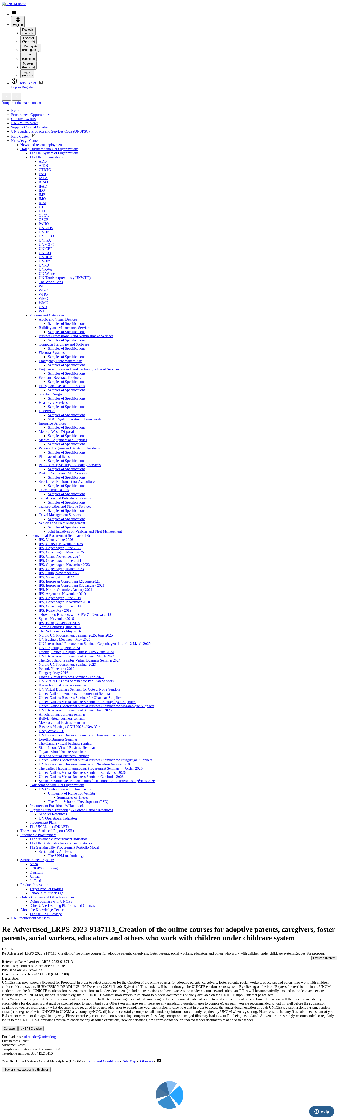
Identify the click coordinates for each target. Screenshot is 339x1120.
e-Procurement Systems (37, 860)
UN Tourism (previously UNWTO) (65, 278)
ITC (42, 207)
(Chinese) (28, 57)
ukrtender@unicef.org (40, 1037)
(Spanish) (28, 39)
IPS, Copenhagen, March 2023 (61, 569)
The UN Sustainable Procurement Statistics (61, 843)
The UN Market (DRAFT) (49, 827)
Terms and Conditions (103, 1061)
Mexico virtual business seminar (62, 723)
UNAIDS (46, 228)
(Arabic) (27, 73)
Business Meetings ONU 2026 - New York (70, 727)
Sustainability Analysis (55, 851)
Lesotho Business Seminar (58, 739)
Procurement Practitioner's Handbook (57, 806)
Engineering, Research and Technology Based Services (79, 369)
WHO (43, 294)
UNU (43, 307)
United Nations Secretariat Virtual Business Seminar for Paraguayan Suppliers (95, 760)
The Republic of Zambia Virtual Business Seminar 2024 (79, 660)
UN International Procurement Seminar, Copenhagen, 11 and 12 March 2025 (95, 644)
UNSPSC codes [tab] (31, 1028)
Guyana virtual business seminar (62, 752)
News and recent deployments (42, 145)
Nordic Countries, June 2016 (60, 627)
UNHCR (45, 257)
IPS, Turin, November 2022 (59, 573)
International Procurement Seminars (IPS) (60, 535)
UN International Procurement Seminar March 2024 (76, 656)
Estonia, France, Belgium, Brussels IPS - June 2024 (76, 652)
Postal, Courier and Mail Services (63, 473)
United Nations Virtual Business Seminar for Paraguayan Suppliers (87, 702)
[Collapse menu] (16, 97)
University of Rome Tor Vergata (71, 793)
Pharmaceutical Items (54, 456)
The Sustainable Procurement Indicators (58, 839)
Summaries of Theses (72, 797)
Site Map (129, 1061)
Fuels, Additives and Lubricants (62, 386)
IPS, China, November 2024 (59, 556)
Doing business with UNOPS (51, 901)
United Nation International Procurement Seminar (75, 693)
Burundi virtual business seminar (62, 685)
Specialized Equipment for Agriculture (67, 481)
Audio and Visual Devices (58, 319)
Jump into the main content (21, 103)
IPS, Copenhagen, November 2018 (64, 602)
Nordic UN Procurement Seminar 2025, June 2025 (76, 635)
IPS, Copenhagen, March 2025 (61, 552)
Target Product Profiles (46, 889)
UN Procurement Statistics (30, 918)
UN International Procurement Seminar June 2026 (75, 710)
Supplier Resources (53, 814)
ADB (43, 161)
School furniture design (46, 893)
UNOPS (45, 261)
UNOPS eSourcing (44, 868)
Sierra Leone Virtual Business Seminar (67, 748)
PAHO (44, 224)
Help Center (21, 136)
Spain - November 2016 (56, 619)
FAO (42, 174)
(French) (28, 31)
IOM (42, 203)
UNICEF (45, 249)
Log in (16, 87)
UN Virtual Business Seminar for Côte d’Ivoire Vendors (79, 689)
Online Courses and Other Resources (47, 897)
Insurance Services (52, 423)
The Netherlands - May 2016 (60, 631)
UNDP (44, 232)
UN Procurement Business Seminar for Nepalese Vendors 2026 (85, 764)
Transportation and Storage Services (65, 506)
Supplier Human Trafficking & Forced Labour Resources (71, 810)
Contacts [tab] (10, 1028)
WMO (43, 298)
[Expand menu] (6, 97)
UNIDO (45, 253)
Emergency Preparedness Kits (60, 361)
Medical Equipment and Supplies (63, 440)
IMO (42, 199)
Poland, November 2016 (56, 669)
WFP (42, 286)
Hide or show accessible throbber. (26, 1069)
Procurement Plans (43, 822)
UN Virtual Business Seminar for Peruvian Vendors (76, 681)
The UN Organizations (46, 157)
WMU (43, 303)
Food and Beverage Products (60, 377)
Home (15, 110)
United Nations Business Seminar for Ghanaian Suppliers (80, 698)
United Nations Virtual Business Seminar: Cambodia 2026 (81, 777)
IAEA (43, 178)
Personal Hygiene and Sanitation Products (69, 448)
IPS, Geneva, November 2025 (61, 544)
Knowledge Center (25, 141)
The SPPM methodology (66, 856)
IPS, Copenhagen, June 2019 (60, 598)
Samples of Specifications (66, 323)
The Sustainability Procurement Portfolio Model (64, 847)
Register (28, 87)
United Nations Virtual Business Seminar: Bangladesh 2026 (82, 772)
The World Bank (51, 282)
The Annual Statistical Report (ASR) (47, 831)
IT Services (47, 411)
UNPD (44, 265)
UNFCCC (46, 244)
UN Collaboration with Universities (65, 789)
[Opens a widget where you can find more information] (321, 1112)
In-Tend (35, 881)
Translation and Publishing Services (65, 498)
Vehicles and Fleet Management (62, 523)
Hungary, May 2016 (53, 673)
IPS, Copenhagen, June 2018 (60, 606)
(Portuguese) (30, 48)
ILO (42, 190)
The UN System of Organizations (54, 153)
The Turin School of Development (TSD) (78, 802)
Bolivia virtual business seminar (62, 718)
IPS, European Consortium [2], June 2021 (69, 581)
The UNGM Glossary (46, 914)
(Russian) (28, 65)
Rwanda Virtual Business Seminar (64, 756)
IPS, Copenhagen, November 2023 (64, 565)
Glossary (146, 1061)
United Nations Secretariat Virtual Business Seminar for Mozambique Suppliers (96, 706)
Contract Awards (23, 119)
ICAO (43, 182)
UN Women (47, 274)
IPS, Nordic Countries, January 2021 (65, 590)
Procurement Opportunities (30, 115)
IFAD (43, 186)
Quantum (36, 872)
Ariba (34, 864)
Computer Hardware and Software (64, 344)
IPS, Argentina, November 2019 (62, 594)
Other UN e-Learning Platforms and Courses (62, 906)
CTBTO (45, 170)
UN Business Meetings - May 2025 (64, 639)
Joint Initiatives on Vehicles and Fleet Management (85, 531)
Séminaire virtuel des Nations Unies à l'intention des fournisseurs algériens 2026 (97, 781)
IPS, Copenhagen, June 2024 (60, 560)
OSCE (43, 220)
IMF (42, 195)
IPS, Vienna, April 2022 (56, 577)
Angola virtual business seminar (62, 714)
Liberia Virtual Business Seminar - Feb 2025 (71, 677)
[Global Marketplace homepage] (14, 4)
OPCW (44, 215)
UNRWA (45, 269)
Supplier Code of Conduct (30, 127)
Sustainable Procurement (38, 835)
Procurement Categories (47, 315)
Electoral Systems (52, 353)
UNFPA (45, 240)
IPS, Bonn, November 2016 (59, 623)
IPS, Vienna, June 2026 (56, 540)
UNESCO (46, 236)
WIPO (43, 290)
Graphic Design (50, 394)
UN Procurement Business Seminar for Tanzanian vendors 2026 (85, 735)
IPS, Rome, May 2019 (55, 610)
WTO (43, 311)
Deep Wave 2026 (51, 731)
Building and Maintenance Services (64, 328)
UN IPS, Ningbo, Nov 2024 (59, 648)
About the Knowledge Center (41, 910)
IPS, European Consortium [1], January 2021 (71, 585)
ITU (42, 211)
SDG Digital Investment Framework (74, 419)
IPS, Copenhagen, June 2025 (60, 548)
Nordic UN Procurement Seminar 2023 (67, 664)
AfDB (43, 165)
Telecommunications (54, 490)
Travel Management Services (60, 515)
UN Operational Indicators (58, 818)
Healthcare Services (53, 402)
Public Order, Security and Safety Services (70, 465)
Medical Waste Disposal (56, 432)
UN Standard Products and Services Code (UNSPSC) (50, 131)
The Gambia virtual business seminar (65, 743)
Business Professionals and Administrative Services (76, 336)
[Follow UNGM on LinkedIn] (159, 1061)
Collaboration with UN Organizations (57, 785)
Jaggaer (35, 876)
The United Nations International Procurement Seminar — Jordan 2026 (91, 768)
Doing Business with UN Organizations (49, 149)
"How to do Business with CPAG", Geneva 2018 (75, 614)
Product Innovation (34, 885)
